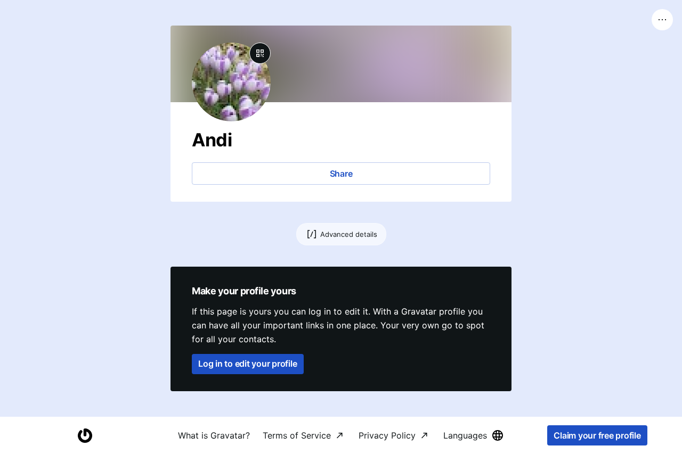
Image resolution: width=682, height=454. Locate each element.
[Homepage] (84, 435)
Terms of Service (297, 435)
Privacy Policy (387, 435)
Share (341, 173)
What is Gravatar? (214, 435)
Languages (465, 435)
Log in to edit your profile (247, 363)
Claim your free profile (597, 435)
